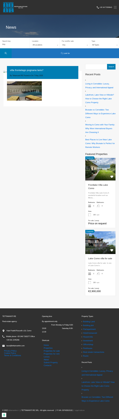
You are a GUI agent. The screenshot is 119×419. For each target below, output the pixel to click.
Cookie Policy (10, 353)
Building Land (89, 321)
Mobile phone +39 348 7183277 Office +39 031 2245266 (20, 338)
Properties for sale (52, 351)
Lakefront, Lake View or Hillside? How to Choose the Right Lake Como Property (99, 98)
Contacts (47, 365)
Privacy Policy (10, 351)
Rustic (86, 356)
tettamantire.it (13, 410)
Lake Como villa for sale (100, 258)
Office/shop (88, 344)
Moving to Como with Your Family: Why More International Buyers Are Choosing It (100, 128)
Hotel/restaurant (90, 333)
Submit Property (51, 362)
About (46, 360)
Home (46, 345)
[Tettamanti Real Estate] (15, 12)
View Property (100, 176)
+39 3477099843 (105, 7)
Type (93, 41)
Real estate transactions (93, 352)
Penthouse (87, 348)
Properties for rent (52, 354)
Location (35, 41)
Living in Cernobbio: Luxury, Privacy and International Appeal (99, 86)
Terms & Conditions (12, 355)
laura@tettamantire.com (15, 346)
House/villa (88, 337)
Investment (88, 341)
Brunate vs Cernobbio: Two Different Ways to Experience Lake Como (100, 113)
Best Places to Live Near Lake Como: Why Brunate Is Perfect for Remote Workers (100, 143)
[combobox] (44, 45)
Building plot (88, 325)
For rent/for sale (68, 41)
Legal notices (80, 410)
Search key (6, 41)
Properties (48, 348)
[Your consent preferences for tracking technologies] (4, 415)
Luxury (47, 357)
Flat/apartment (89, 329)
